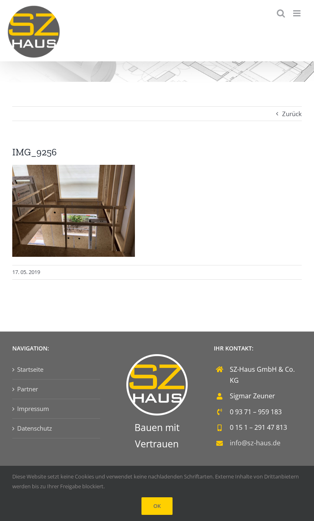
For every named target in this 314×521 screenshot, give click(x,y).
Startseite (30, 369)
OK (157, 506)
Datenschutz (34, 428)
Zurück (292, 114)
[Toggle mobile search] (281, 13)
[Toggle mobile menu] (297, 13)
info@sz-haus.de (255, 442)
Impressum (33, 408)
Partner (27, 389)
